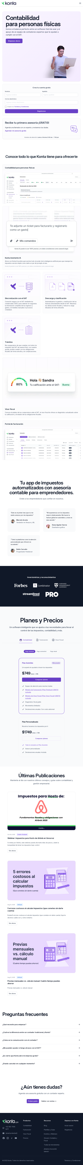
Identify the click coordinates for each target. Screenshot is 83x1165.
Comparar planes (41, 679)
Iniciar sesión (69, 1125)
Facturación (27, 1130)
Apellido (44, 91)
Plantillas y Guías (49, 1130)
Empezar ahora (14, 41)
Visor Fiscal (27, 1134)
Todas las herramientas (51, 1145)
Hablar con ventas (48, 1101)
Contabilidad (27, 1125)
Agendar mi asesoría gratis (15, 131)
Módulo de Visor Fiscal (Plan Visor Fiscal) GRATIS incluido (42, 697)
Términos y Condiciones (21, 106)
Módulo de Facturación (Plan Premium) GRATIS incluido (41, 691)
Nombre (7, 91)
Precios (25, 1138)
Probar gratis (33, 1101)
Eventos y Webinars (50, 1134)
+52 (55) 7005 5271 (10, 1128)
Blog (45, 1125)
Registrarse (41, 111)
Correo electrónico (10, 99)
